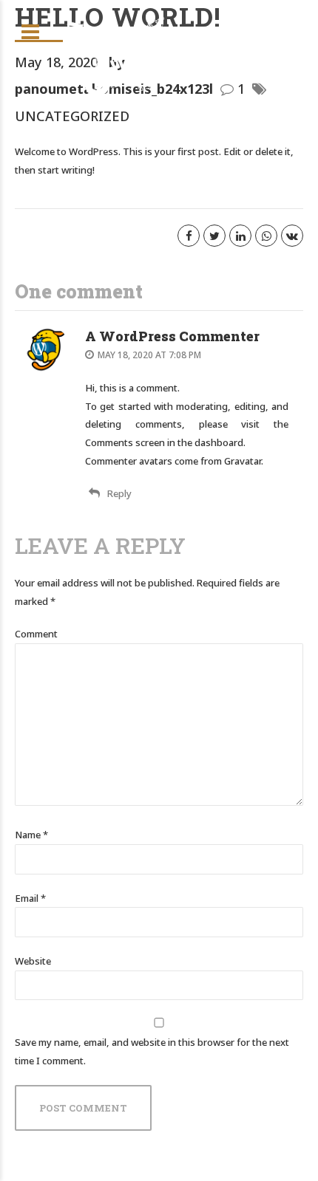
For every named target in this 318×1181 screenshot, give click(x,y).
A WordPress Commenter (172, 336)
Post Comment (83, 1108)
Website (33, 961)
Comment (36, 633)
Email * (30, 898)
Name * (31, 834)
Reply (119, 493)
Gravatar (242, 461)
